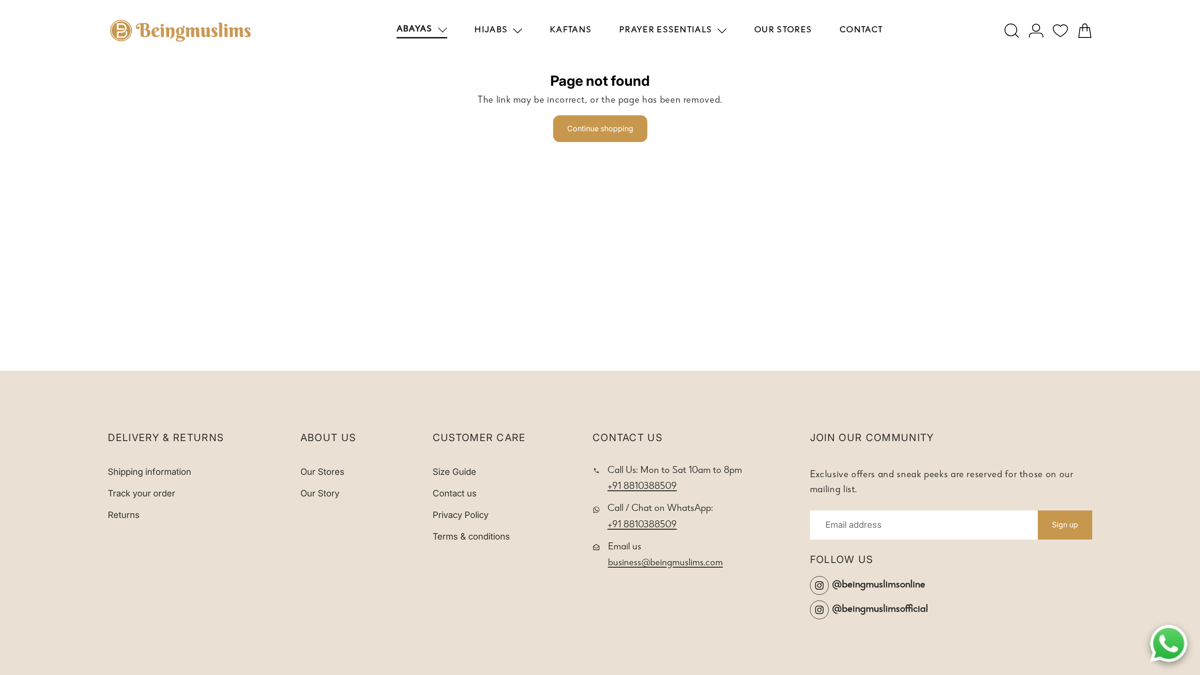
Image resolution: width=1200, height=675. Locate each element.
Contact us (455, 493)
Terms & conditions (471, 536)
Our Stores (322, 471)
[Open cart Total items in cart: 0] (1085, 30)
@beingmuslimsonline (878, 585)
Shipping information (149, 471)
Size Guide (454, 471)
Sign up (1065, 524)
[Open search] (1012, 30)
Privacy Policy (460, 515)
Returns (124, 515)
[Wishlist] (1060, 30)
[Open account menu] (1036, 30)
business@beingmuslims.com (665, 563)
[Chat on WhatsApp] (1168, 643)
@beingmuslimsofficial (880, 609)
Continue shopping (600, 128)
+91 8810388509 (642, 487)
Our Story (319, 493)
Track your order (141, 493)
